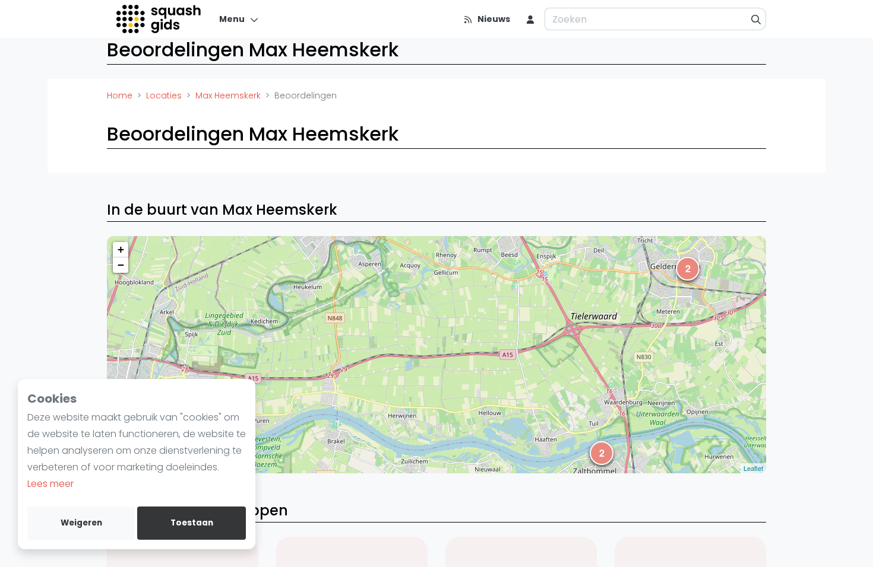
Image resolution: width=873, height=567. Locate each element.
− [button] (121, 265)
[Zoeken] (756, 19)
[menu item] (530, 19)
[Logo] (159, 19)
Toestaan (191, 522)
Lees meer (50, 483)
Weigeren (81, 522)
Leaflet (753, 468)
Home (119, 95)
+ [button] (121, 249)
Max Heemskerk (228, 95)
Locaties (164, 95)
